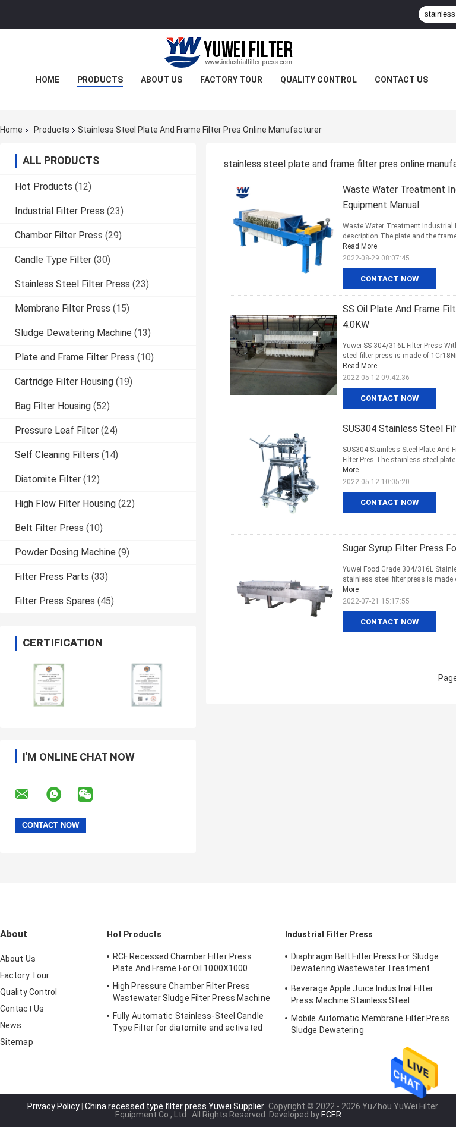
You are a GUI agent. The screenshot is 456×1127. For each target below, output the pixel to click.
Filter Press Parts (52, 576)
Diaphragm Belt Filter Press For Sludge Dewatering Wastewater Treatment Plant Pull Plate (365, 964)
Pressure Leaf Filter (57, 430)
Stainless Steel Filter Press (72, 284)
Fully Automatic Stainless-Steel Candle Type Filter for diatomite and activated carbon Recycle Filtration (188, 1023)
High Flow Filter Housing (65, 503)
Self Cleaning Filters (57, 454)
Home (47, 79)
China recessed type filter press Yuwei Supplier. (176, 1106)
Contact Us (401, 79)
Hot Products (43, 186)
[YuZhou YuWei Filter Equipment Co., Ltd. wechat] (92, 794)
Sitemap (16, 1042)
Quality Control (318, 79)
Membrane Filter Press (62, 308)
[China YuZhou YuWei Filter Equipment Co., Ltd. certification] (49, 685)
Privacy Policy (53, 1106)
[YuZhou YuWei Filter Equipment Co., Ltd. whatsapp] (61, 794)
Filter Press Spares (55, 601)
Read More (360, 246)
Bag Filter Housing (53, 406)
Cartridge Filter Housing (64, 381)
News (10, 1025)
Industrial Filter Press (59, 210)
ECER (331, 1114)
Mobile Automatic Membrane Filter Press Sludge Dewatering (370, 1024)
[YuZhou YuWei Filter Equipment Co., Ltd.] (228, 52)
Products (100, 79)
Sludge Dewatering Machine (73, 332)
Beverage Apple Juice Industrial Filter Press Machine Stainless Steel (362, 994)
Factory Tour (231, 79)
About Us (161, 79)
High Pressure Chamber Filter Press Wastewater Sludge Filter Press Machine (191, 992)
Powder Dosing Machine (65, 552)
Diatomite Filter (48, 479)
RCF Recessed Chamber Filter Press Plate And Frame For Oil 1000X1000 (182, 962)
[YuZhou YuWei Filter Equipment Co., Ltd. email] (30, 794)
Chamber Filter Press (59, 235)
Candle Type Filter (53, 259)
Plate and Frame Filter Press (75, 357)
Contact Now (389, 278)
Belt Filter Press (49, 527)
